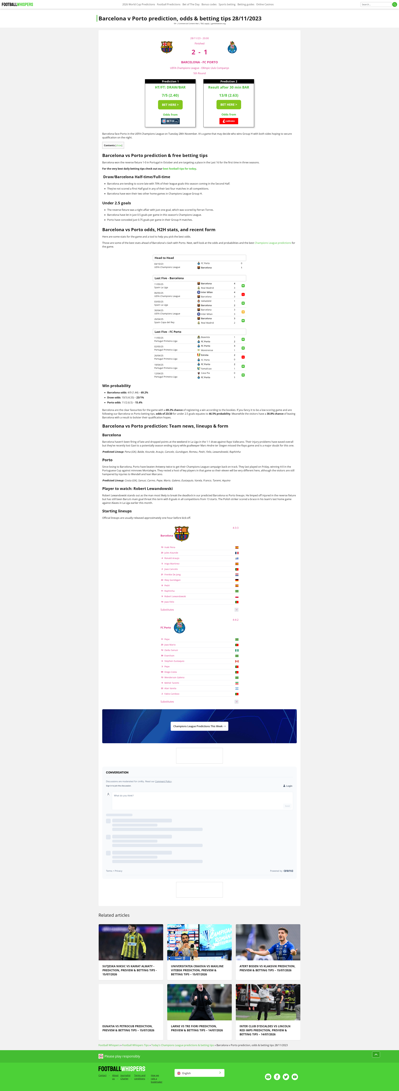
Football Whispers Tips (135, 1045)
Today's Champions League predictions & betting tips (182, 1045)
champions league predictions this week (198, 726)
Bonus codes (209, 4)
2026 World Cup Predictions (138, 4)
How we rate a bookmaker (156, 1078)
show (119, 145)
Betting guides (246, 4)
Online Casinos (265, 4)
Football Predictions (168, 4)
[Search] (394, 4)
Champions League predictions (273, 243)
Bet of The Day (191, 4)
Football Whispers (109, 1045)
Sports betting (227, 4)
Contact (102, 1075)
